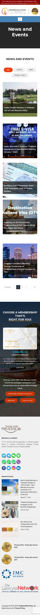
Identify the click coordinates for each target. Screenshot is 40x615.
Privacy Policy (19, 608)
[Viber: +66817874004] (18, 462)
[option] (20, 348)
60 (34, 287)
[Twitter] (9, 468)
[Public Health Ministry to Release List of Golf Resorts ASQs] (20, 99)
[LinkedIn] (18, 468)
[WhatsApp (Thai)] (9, 462)
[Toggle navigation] (20, 19)
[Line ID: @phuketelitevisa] (18, 455)
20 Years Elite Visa (20, 347)
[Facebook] (4, 468)
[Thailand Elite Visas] (20, 11)
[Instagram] (13, 468)
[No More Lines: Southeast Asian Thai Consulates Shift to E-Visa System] (20, 180)
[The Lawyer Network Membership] (20, 588)
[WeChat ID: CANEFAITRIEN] (13, 455)
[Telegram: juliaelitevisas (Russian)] (9, 455)
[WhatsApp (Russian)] (13, 462)
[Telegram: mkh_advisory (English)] (4, 455)
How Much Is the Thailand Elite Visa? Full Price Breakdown (29, 524)
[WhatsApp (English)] (4, 462)
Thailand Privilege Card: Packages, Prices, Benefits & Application (29, 504)
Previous (8, 287)
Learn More (20, 365)
